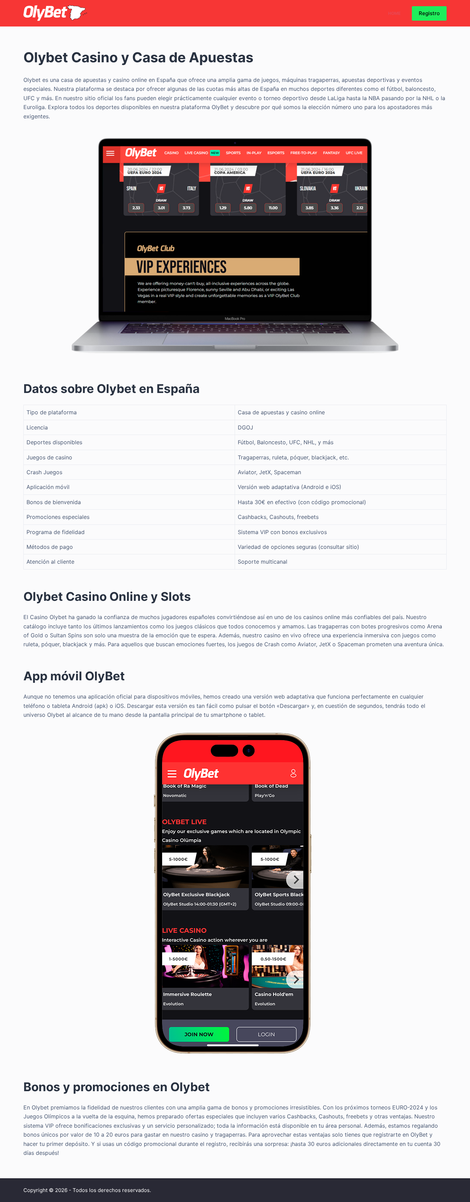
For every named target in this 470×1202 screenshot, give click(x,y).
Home (394, 13)
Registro (429, 13)
